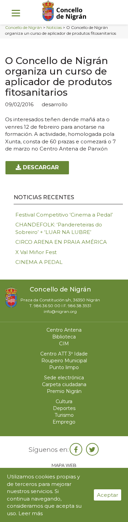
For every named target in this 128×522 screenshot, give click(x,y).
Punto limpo (64, 367)
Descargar (40, 167)
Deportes (64, 408)
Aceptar (107, 495)
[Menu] (15, 12)
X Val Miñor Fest (36, 252)
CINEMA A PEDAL (38, 262)
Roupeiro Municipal (64, 361)
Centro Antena (64, 330)
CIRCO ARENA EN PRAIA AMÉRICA (61, 242)
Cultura (64, 401)
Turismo (64, 415)
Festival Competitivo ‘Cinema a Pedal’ (64, 214)
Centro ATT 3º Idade (64, 354)
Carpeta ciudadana (64, 384)
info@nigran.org (60, 311)
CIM (64, 344)
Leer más (30, 513)
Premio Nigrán (64, 391)
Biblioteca (64, 337)
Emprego (64, 422)
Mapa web (64, 465)
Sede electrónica (64, 378)
